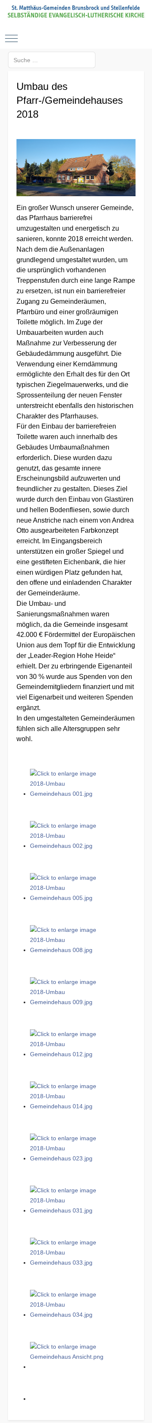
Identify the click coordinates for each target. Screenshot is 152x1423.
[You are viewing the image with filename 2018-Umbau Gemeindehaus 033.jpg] (68, 1262)
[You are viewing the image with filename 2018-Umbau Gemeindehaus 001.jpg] (68, 793)
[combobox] (51, 60)
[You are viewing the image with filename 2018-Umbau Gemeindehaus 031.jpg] (68, 1210)
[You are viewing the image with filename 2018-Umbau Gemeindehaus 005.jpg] (68, 897)
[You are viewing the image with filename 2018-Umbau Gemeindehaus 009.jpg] (68, 1002)
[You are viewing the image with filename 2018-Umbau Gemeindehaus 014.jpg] (68, 1106)
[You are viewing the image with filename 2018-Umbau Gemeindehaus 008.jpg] (68, 950)
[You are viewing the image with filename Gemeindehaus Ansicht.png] (68, 1366)
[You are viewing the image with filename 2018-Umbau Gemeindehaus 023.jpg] (68, 1158)
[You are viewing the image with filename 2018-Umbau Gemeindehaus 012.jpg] (68, 1054)
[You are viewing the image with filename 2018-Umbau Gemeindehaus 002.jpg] (68, 845)
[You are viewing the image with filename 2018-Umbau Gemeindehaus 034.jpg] (68, 1314)
